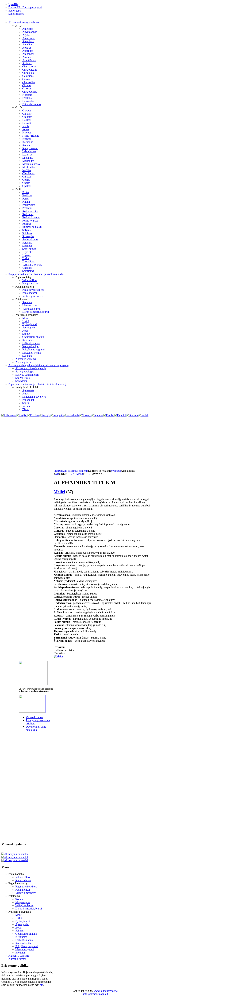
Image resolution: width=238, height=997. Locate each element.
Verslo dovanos (34, 717)
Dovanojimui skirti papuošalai (36, 728)
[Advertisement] (119, 443)
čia (41, 984)
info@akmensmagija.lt (95, 993)
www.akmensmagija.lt (106, 990)
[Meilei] (58, 656)
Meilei (59, 492)
